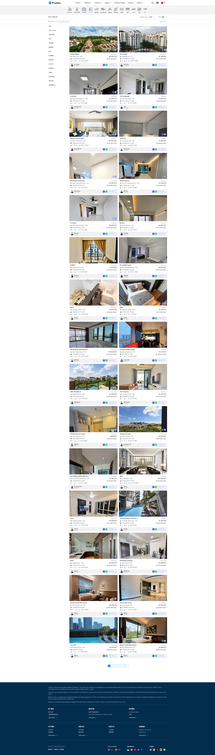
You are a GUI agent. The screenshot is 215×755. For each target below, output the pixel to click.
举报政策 (56, 749)
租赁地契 (51, 59)
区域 (50, 38)
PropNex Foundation (145, 730)
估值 (130, 714)
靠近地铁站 (52, 76)
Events (77, 3)
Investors (131, 3)
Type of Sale (52, 30)
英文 (112, 749)
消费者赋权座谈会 (53, 714)
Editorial (87, 3)
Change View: (146, 17)
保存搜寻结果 (163, 21)
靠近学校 (51, 80)
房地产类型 (52, 34)
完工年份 (51, 64)
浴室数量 (51, 55)
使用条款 (62, 749)
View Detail (112, 64)
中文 (119, 749)
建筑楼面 (51, 47)
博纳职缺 (111, 732)
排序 (161, 17)
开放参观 (51, 68)
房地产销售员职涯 (94, 712)
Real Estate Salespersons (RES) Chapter (100, 714)
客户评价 (50, 712)
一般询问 (111, 730)
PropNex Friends (119, 3)
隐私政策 (50, 749)
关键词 (50, 72)
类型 (50, 26)
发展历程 (50, 732)
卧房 (50, 51)
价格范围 (51, 43)
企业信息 (81, 730)
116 (125, 666)
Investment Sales (134, 712)
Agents (107, 3)
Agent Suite (142, 732)
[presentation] (113, 50)
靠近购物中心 (52, 85)
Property (97, 3)
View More (51, 717)
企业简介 (50, 730)
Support (139, 3)
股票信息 (81, 732)
